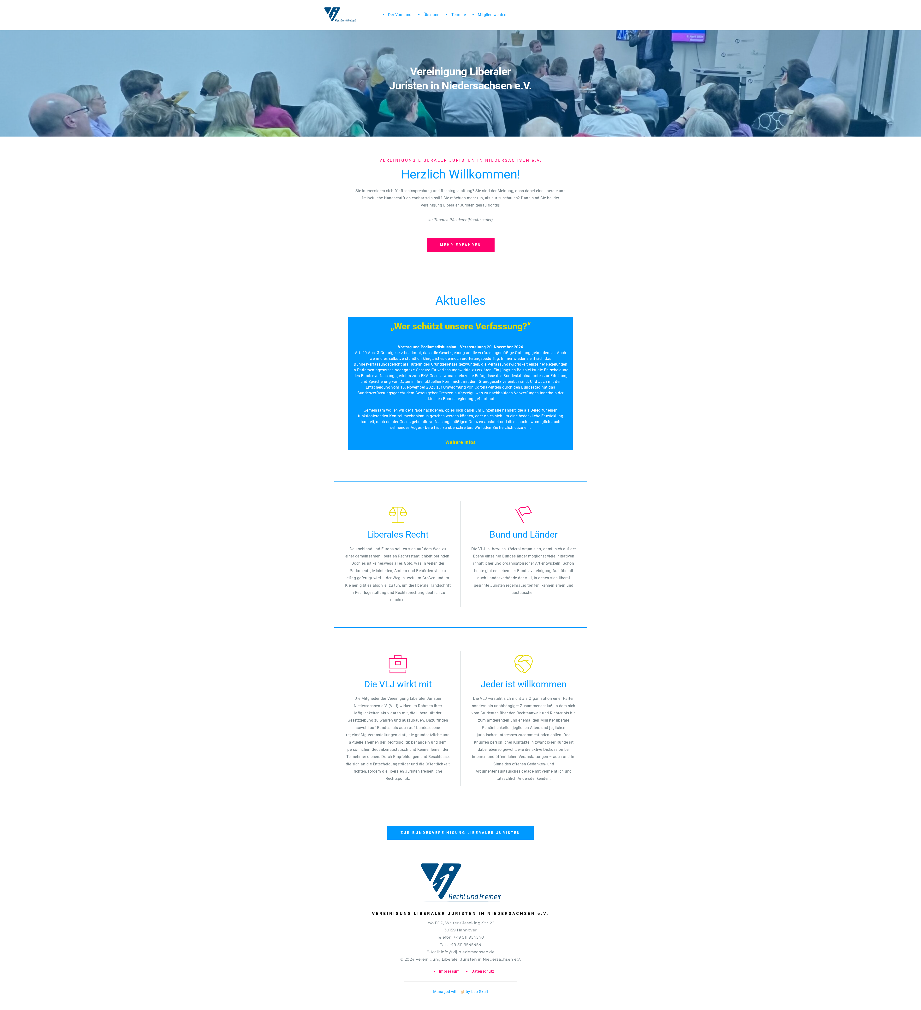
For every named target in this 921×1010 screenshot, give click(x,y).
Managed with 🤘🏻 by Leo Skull (460, 991)
